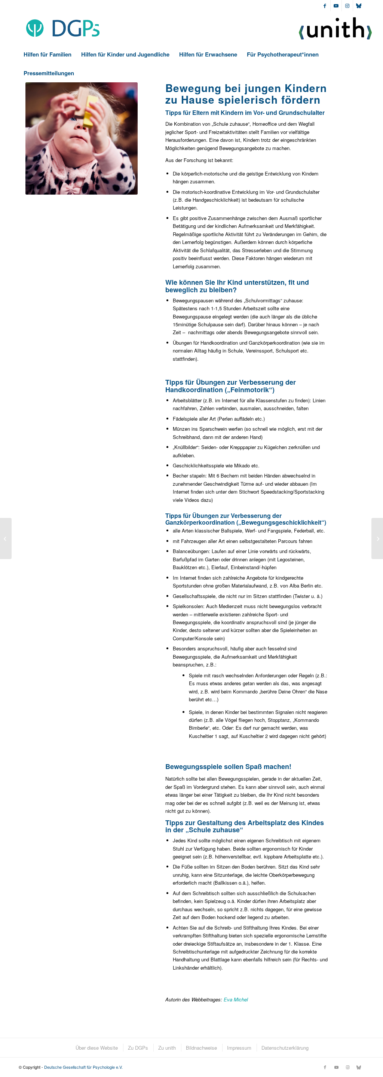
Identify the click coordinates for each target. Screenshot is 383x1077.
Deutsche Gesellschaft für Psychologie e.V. (83, 1067)
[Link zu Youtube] (336, 5)
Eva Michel (236, 999)
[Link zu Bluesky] (358, 5)
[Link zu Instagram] (347, 5)
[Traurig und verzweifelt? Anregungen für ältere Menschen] (6, 538)
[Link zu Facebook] (324, 5)
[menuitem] (47, 54)
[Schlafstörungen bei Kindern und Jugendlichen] (377, 538)
